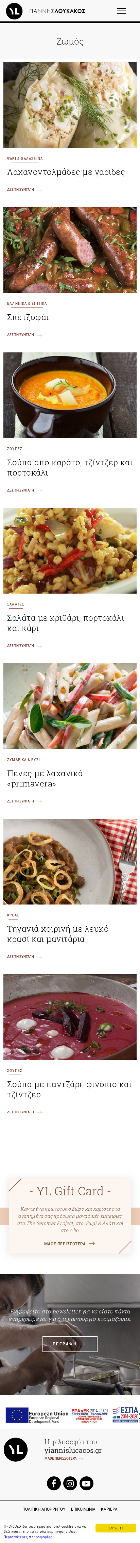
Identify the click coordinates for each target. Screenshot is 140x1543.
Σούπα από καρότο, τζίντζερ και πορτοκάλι (70, 467)
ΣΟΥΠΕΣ (14, 449)
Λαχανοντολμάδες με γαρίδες (66, 171)
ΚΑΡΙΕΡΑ (109, 1509)
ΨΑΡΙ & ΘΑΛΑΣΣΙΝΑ (25, 159)
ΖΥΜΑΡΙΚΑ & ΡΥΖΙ (23, 760)
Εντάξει (116, 1527)
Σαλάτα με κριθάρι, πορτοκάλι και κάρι (65, 622)
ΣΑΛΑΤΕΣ (15, 604)
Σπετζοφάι (28, 317)
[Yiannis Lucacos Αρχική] (47, 11)
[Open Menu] (126, 14)
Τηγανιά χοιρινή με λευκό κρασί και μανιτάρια (58, 933)
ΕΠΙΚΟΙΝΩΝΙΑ (83, 1509)
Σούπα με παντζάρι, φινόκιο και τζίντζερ (69, 1089)
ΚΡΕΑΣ (13, 915)
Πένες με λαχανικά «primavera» (45, 778)
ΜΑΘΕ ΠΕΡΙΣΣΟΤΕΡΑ (65, 1244)
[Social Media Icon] (54, 1483)
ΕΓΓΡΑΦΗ (65, 1344)
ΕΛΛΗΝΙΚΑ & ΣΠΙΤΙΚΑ (27, 303)
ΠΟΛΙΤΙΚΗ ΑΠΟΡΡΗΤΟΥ (44, 1509)
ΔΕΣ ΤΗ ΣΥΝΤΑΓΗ (20, 190)
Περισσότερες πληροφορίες (28, 1536)
